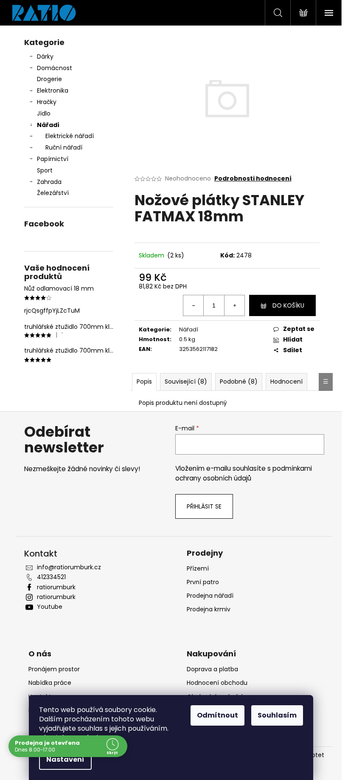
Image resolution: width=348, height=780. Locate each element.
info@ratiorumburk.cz (69, 567)
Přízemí (198, 568)
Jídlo (44, 113)
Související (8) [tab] (186, 381)
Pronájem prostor (54, 669)
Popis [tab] (144, 381)
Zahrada (49, 182)
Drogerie (49, 79)
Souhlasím (277, 715)
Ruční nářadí (63, 147)
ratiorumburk (56, 587)
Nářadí (48, 125)
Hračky (46, 102)
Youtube (49, 606)
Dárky (45, 56)
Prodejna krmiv (208, 609)
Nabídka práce (49, 682)
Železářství (53, 193)
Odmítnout (217, 715)
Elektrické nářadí (69, 136)
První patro (203, 582)
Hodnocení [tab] (286, 381)
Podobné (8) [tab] (239, 381)
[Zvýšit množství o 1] (234, 305)
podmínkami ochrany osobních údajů (243, 473)
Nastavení (65, 759)
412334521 (51, 577)
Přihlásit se (204, 506)
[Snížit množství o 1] (193, 305)
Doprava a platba (212, 669)
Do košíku (288, 305)
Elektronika (52, 90)
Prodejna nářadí (210, 595)
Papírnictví (52, 159)
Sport (45, 170)
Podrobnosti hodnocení (253, 179)
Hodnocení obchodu (217, 682)
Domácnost (54, 68)
